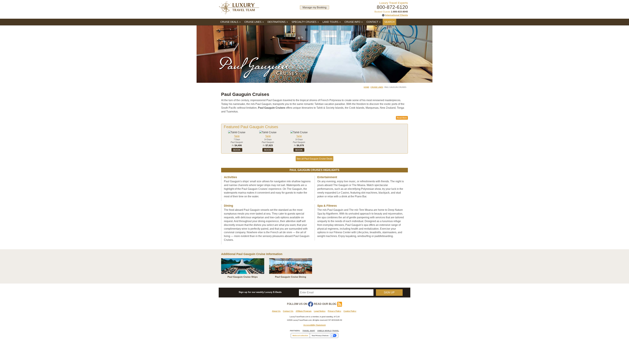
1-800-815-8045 (399, 11)
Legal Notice (319, 311)
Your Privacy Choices (320, 335)
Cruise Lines (377, 87)
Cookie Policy (349, 311)
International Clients (396, 15)
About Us (276, 311)
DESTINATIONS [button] (276, 21)
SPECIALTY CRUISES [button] (304, 21)
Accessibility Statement (314, 325)
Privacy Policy (334, 311)
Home (366, 87)
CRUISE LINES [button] (253, 21)
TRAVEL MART (308, 331)
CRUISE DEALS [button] (229, 21)
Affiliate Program (304, 311)
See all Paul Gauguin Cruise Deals (314, 158)
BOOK (236, 149)
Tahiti (236, 136)
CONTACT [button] (372, 21)
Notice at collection (300, 335)
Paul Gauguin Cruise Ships (243, 276)
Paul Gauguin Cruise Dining (290, 276)
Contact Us (288, 311)
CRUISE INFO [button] (352, 21)
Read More (402, 118)
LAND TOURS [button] (331, 21)
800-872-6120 (392, 7)
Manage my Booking (314, 7)
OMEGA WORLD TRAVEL (328, 331)
